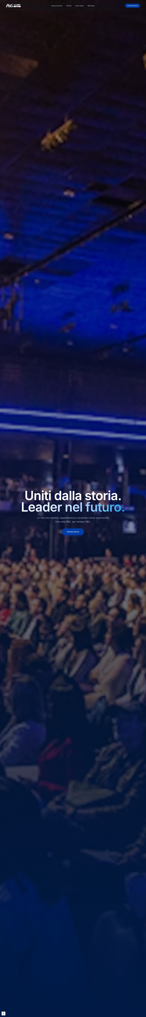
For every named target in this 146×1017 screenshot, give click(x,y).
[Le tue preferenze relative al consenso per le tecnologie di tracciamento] (3, 1013)
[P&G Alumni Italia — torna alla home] (13, 5)
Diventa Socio (133, 5)
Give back (79, 6)
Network (91, 6)
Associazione (56, 6)
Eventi (69, 6)
